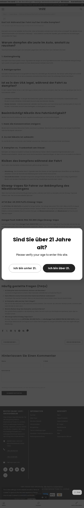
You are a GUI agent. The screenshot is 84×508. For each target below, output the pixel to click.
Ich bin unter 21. (25, 268)
